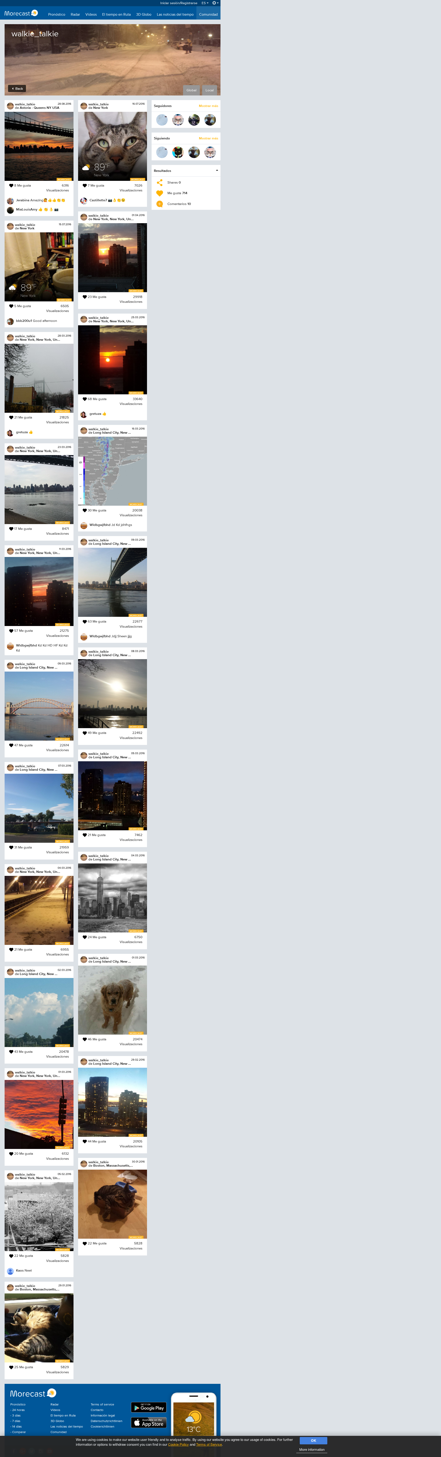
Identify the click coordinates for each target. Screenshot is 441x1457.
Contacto (97, 1410)
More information (312, 1449)
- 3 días (15, 1415)
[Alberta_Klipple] (194, 120)
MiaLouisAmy (26, 209)
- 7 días (15, 1421)
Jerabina (22, 200)
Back (18, 88)
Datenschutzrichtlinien (106, 1421)
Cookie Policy (178, 1444)
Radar (75, 15)
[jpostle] (210, 120)
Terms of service (102, 1404)
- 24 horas (17, 1410)
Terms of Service (209, 1444)
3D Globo (143, 15)
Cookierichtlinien (102, 1426)
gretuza (22, 432)
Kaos (20, 1270)
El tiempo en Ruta (116, 15)
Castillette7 (98, 200)
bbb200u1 (24, 321)
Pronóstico (56, 15)
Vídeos (91, 15)
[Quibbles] (178, 152)
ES (204, 3)
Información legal (103, 1415)
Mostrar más (208, 106)
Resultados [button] (162, 171)
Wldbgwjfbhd (26, 645)
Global (191, 90)
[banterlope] (178, 120)
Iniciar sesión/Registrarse (178, 3)
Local (210, 90)
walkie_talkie (25, 104)
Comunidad (208, 15)
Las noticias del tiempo (175, 15)
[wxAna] (162, 120)
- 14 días (16, 1426)
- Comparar (18, 1432)
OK (313, 1440)
